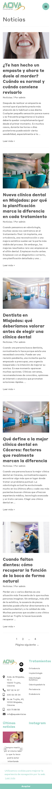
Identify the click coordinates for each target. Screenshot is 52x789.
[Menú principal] (45, 6)
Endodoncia (34, 694)
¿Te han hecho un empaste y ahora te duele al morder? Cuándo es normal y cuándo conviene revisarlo (24, 78)
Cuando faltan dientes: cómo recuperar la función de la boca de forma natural (24, 570)
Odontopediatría (37, 684)
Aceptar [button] (26, 786)
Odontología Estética (34, 679)
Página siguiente (27, 644)
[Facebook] (21, 664)
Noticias (7, 97)
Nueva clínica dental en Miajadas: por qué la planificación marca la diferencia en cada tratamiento (25, 205)
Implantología (35, 673)
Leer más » (9, 140)
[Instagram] (21, 670)
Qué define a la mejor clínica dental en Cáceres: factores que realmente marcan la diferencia (25, 449)
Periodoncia (34, 689)
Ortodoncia (34, 668)
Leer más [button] (10, 778)
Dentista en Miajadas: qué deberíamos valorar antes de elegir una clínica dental (24, 326)
